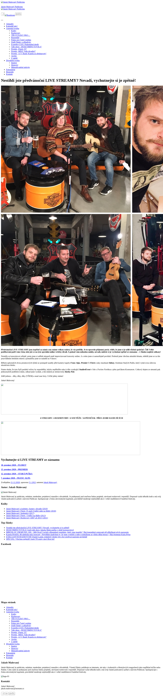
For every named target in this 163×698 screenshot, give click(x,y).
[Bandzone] (10, 15)
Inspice (14, 63)
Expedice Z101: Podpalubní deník (25, 44)
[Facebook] (3, 15)
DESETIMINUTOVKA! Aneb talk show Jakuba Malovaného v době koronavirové (40, 530)
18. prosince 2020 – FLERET (13, 465)
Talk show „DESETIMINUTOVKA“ (26, 47)
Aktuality (10, 24)
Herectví (14, 65)
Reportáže (15, 37)
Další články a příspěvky (21, 42)
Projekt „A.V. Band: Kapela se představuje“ (28, 54)
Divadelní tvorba (13, 60)
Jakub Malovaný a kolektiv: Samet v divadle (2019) (27, 509)
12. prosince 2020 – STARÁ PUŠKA (16, 474)
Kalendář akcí (11, 26)
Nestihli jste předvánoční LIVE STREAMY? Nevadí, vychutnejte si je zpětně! (37, 528)
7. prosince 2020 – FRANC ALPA (15, 478)
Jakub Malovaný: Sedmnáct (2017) (20, 513)
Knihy (13, 31)
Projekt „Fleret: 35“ (19, 49)
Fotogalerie (10, 70)
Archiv (14, 56)
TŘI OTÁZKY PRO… (20, 35)
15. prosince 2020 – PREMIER (14, 469)
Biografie (10, 72)
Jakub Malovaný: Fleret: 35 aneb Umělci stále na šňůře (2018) (31, 511)
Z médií (14, 58)
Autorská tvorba (12, 28)
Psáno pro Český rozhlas (21, 40)
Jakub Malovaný (50, 482)
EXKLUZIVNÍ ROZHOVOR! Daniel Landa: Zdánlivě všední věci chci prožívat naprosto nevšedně (46, 537)
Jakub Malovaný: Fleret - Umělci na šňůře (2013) (26, 516)
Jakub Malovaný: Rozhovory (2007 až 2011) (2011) (27, 518)
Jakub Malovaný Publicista (12, 7)
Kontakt (9, 74)
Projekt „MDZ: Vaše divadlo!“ (23, 51)
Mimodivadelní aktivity (20, 67)
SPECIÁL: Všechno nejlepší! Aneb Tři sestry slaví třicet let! (30, 539)
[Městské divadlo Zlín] (18, 15)
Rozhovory (15, 33)
